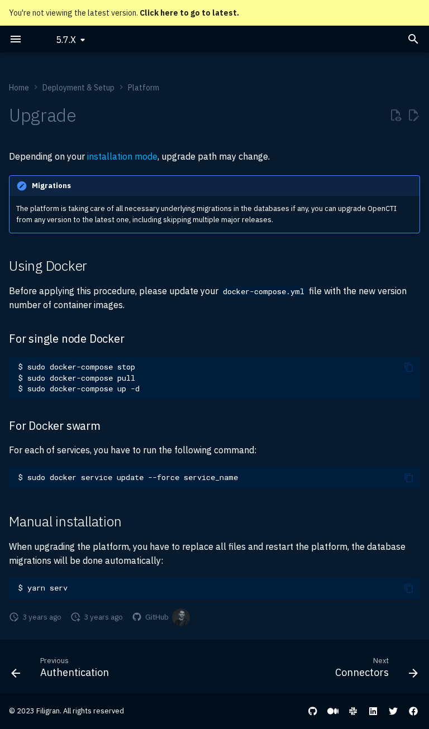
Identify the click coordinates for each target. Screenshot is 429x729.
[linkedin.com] (373, 711)
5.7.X (66, 39)
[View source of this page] (395, 115)
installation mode (122, 156)
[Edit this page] (413, 115)
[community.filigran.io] (353, 711)
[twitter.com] (393, 711)
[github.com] (313, 711)
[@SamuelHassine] (181, 617)
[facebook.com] (413, 711)
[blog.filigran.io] (333, 711)
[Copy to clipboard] (409, 367)
